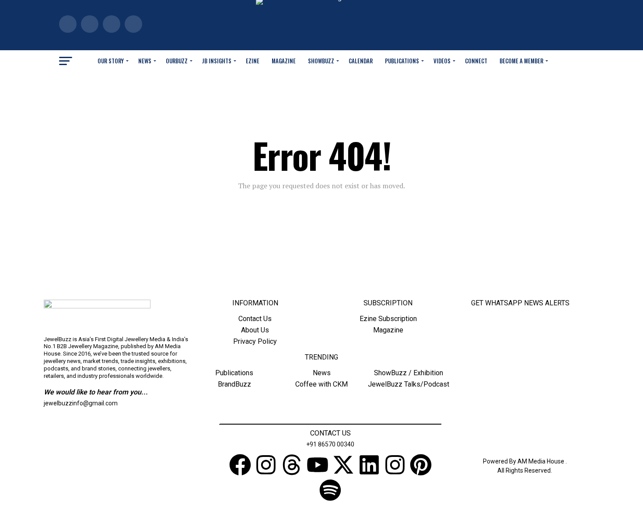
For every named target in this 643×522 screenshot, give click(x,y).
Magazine (284, 60)
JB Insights (216, 60)
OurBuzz (177, 60)
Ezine (252, 60)
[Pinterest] (421, 466)
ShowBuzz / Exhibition (408, 373)
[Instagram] (266, 466)
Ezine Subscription (388, 319)
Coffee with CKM (321, 384)
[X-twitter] (343, 466)
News (144, 60)
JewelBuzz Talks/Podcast (408, 384)
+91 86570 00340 (330, 444)
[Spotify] (330, 492)
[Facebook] (240, 466)
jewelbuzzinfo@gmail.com (81, 403)
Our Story (111, 60)
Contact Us (255, 319)
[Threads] (292, 466)
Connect (476, 60)
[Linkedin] (369, 466)
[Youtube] (317, 466)
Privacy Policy (255, 341)
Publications (402, 60)
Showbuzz (321, 60)
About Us (255, 330)
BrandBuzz (234, 384)
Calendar (361, 60)
